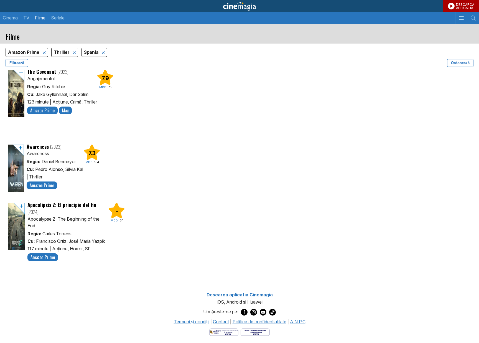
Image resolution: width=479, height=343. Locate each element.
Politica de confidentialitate (259, 321)
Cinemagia (239, 6)
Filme (40, 18)
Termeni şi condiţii (191, 321)
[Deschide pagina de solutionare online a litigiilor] (255, 332)
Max (65, 110)
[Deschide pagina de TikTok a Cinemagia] (272, 312)
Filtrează (16, 63)
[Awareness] (16, 168)
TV (26, 18)
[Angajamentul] (16, 93)
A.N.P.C (297, 321)
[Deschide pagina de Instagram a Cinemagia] (253, 312)
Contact (221, 321)
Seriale (58, 18)
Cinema (10, 18)
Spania (92, 52)
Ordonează (460, 63)
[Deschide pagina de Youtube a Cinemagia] (263, 312)
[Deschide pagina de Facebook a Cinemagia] (244, 312)
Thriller (62, 52)
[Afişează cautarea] (473, 18)
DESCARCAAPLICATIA (465, 6)
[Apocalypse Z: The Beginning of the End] (16, 232)
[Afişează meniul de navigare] (461, 18)
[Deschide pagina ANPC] (223, 332)
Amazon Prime (24, 52)
